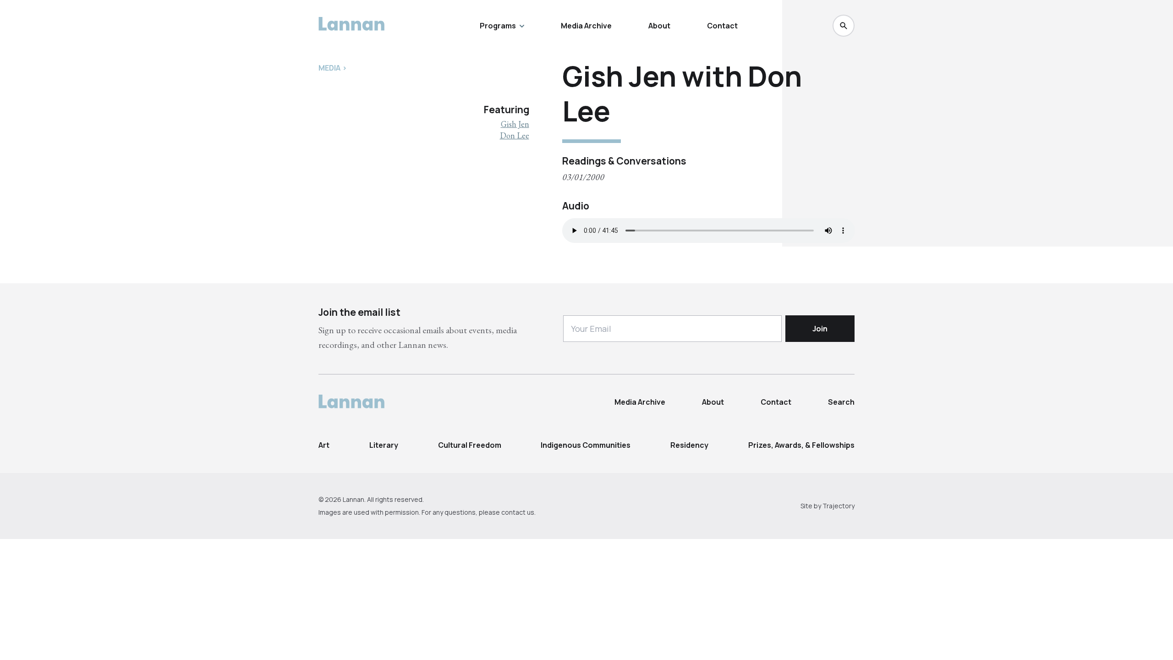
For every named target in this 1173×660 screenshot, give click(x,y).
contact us (517, 512)
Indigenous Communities (585, 445)
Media (329, 68)
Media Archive (586, 26)
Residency (689, 445)
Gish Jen (515, 124)
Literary (383, 445)
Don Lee (514, 135)
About (659, 26)
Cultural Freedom (469, 445)
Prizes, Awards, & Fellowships (801, 445)
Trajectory (838, 505)
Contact (722, 26)
